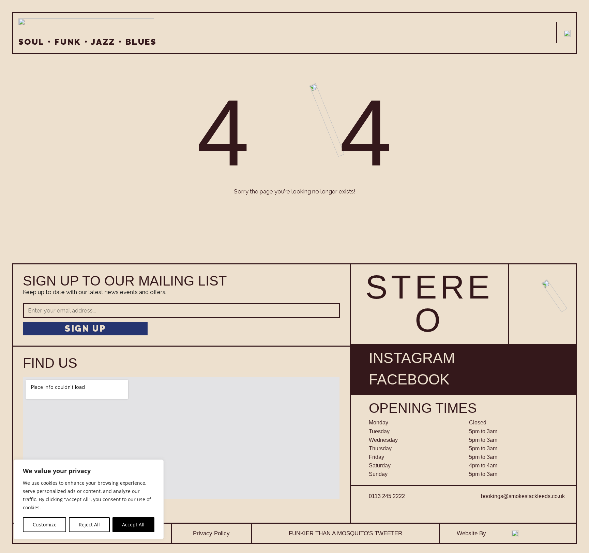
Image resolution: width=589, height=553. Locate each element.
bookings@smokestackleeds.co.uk (523, 496)
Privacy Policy (211, 533)
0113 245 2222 (387, 496)
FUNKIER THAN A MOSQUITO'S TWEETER (345, 533)
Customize (45, 524)
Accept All (133, 524)
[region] (89, 499)
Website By (471, 533)
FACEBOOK (409, 379)
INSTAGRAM (412, 358)
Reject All (89, 524)
